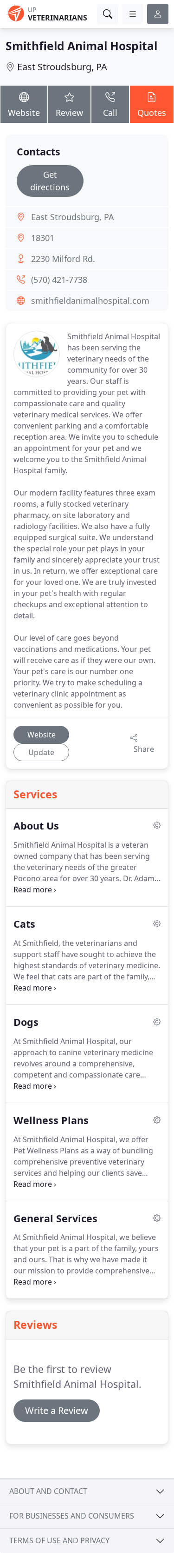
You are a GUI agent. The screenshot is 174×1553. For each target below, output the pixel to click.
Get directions (50, 181)
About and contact (48, 1491)
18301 (42, 237)
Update (41, 752)
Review (69, 112)
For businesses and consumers (71, 1516)
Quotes (151, 112)
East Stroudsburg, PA (62, 66)
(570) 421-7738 (59, 279)
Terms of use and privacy (59, 1540)
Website (24, 112)
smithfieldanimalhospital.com (90, 300)
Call (110, 112)
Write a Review (56, 1410)
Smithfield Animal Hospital (81, 46)
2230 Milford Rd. (63, 258)
